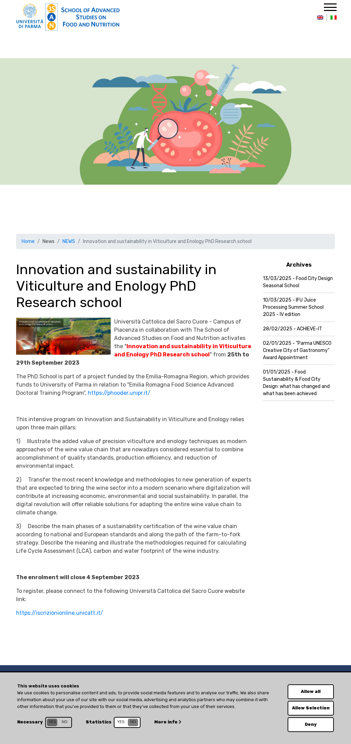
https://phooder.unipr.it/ (119, 393)
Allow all (310, 691)
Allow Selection (311, 707)
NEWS (68, 241)
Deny (311, 724)
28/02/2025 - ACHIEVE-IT (292, 329)
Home (28, 241)
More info (166, 721)
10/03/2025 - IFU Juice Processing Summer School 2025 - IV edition (293, 307)
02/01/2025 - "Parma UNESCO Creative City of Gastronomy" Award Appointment (297, 350)
